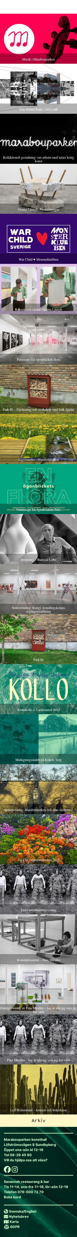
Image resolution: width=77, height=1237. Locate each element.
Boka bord (12, 1197)
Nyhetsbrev (19, 1216)
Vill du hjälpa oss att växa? (25, 1160)
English (30, 1211)
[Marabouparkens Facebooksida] (7, 1171)
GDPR (15, 1227)
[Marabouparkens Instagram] (15, 1171)
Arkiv (38, 1120)
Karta (14, 1221)
